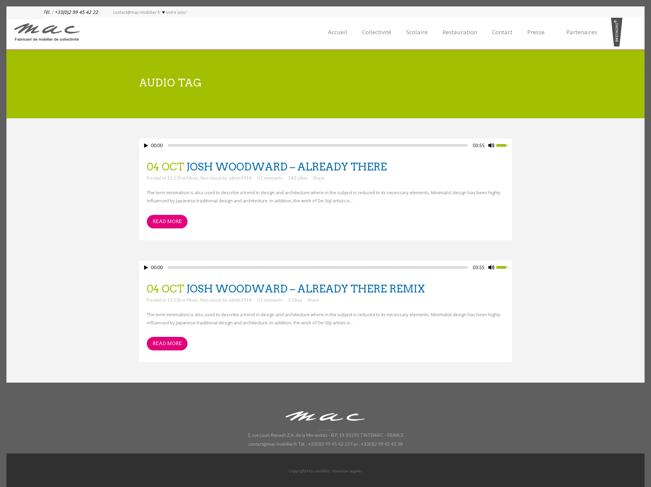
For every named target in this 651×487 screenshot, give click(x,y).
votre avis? (176, 12)
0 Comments (269, 178)
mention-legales (347, 470)
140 (298, 178)
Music (192, 178)
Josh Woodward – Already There (286, 167)
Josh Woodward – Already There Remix (305, 289)
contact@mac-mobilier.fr (137, 12)
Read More (167, 221)
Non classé (210, 178)
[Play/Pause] (146, 145)
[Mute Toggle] (491, 145)
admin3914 (240, 178)
